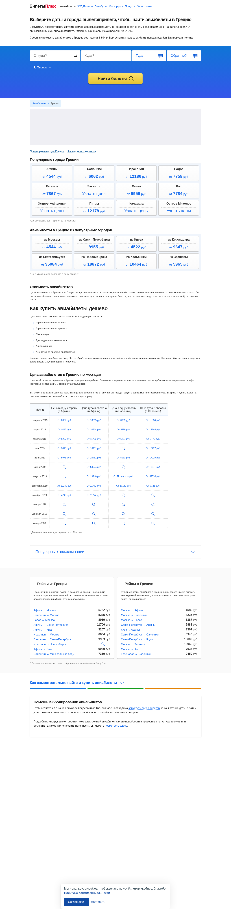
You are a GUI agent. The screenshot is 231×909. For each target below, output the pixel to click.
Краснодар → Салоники (136, 653)
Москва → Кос (130, 649)
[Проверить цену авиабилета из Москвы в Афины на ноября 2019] (64, 504)
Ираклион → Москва (46, 634)
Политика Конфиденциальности (87, 893)
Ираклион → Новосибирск (50, 644)
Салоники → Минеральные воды (54, 653)
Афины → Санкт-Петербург (51, 624)
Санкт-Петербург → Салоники (139, 634)
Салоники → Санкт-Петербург (52, 639)
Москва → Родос (131, 619)
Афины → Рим (43, 649)
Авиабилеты (68, 6)
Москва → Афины (132, 610)
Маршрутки (116, 6)
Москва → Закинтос (133, 644)
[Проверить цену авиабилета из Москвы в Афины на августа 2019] (64, 476)
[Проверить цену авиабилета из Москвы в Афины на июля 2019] (64, 467)
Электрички (144, 6)
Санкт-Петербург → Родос (137, 639)
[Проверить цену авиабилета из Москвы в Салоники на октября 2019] (123, 495)
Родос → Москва (44, 619)
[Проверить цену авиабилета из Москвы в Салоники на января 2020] (123, 523)
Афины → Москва (45, 610)
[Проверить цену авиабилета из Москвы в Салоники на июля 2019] (123, 467)
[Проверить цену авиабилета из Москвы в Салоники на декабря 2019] (123, 514)
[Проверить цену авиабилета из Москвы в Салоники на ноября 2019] (123, 504)
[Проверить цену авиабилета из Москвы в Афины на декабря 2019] (64, 514)
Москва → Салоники (134, 615)
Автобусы (101, 6)
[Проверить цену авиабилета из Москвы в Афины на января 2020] (64, 523)
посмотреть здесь (116, 725)
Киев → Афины (130, 629)
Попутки (130, 6)
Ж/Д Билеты (85, 6)
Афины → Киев (43, 629)
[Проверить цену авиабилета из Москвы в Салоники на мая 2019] (123, 448)
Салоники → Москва (46, 615)
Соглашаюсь (76, 901)
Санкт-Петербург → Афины (138, 624)
